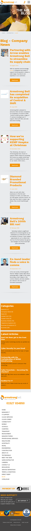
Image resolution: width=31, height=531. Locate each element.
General (3, 309)
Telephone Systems (7, 323)
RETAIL (4, 445)
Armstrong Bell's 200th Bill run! (18, 221)
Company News (6, 312)
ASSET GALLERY (25, 522)
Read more (15, 80)
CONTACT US (6, 465)
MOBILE (4, 424)
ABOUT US (5, 453)
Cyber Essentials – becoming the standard (14, 371)
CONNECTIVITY (6, 422)
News (3, 314)
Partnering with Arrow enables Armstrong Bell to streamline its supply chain (20, 55)
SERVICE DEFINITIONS (8, 469)
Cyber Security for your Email (13, 348)
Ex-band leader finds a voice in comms (20, 262)
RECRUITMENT (6, 433)
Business (4, 327)
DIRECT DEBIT (6, 474)
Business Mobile (6, 321)
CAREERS (5, 462)
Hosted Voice (5, 318)
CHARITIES (5, 429)
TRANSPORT (6, 431)
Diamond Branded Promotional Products (18, 181)
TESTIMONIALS (6, 455)
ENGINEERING (6, 448)
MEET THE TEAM (7, 457)
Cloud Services (7, 417)
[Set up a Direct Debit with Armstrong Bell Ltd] (22, 488)
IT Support (5, 414)
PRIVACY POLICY (17, 522)
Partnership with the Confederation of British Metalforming (11, 359)
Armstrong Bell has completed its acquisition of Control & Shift (20, 97)
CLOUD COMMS (6, 419)
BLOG (3, 476)
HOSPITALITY (6, 443)
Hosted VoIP (5, 316)
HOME (3, 33)
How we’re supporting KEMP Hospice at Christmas (19, 141)
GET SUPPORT (22, 500)
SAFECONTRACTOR (8, 460)
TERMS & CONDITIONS (9, 472)
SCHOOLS (5, 426)
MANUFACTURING (7, 436)
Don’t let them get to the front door (13, 338)
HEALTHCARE (6, 441)
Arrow (11, 70)
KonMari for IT (7, 381)
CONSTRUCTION (7, 450)
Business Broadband (7, 325)
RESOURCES (6, 467)
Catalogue (5, 479)
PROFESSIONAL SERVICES (10, 438)
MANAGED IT (6, 412)
